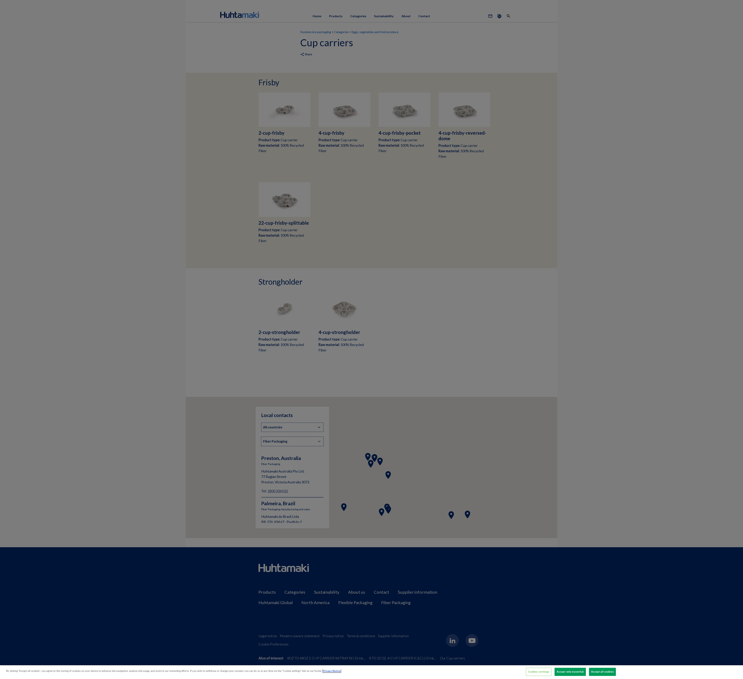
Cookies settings (538, 671)
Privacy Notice (332, 670)
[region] (371, 672)
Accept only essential (570, 671)
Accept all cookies (602, 671)
